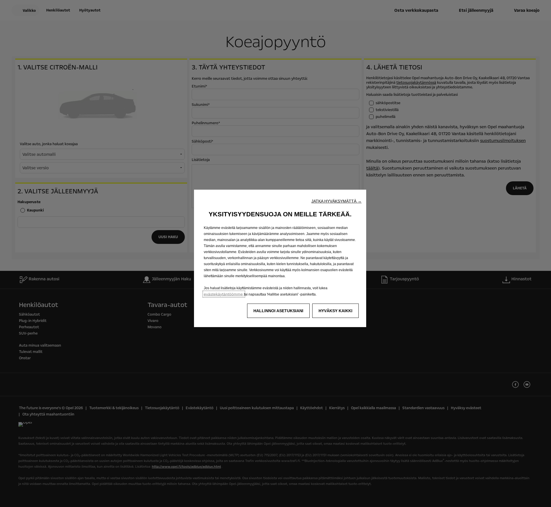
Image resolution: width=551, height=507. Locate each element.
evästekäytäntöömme (224, 294)
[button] (336, 201)
